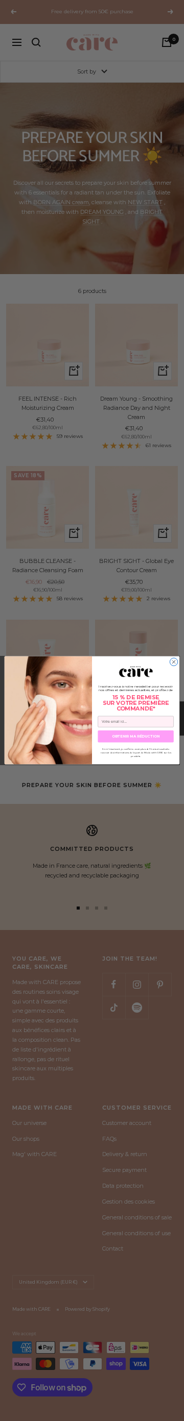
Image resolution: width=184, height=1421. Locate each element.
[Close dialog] (173, 662)
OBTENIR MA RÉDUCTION (136, 736)
